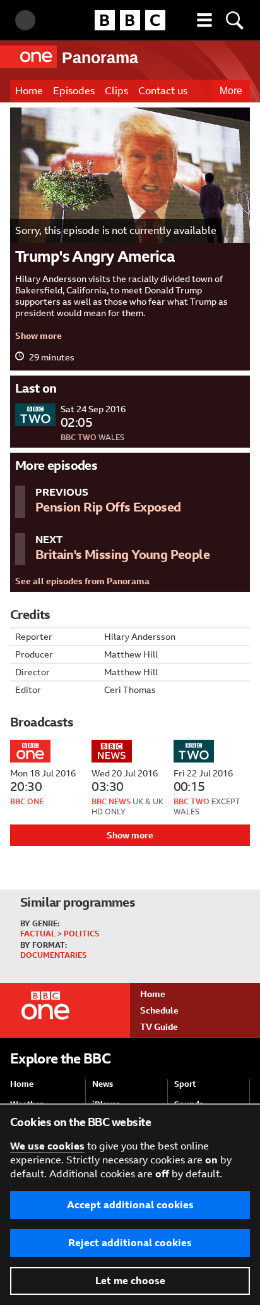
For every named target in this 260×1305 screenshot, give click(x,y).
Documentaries (53, 955)
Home (29, 91)
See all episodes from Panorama (82, 581)
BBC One (27, 801)
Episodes (74, 91)
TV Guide (159, 1027)
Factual (38, 933)
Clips (116, 91)
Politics (81, 933)
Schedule (159, 1010)
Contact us (162, 91)
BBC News (111, 801)
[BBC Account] (25, 20)
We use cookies (47, 1146)
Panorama (100, 57)
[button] (204, 20)
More (231, 90)
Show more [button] (38, 336)
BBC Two (79, 437)
